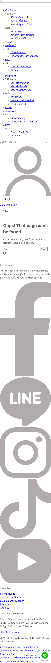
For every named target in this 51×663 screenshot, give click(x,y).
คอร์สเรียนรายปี (18, 38)
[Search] (46, 142)
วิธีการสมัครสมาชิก (19, 17)
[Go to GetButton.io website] (45, 660)
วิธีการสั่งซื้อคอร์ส (18, 20)
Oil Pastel (15, 70)
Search (3, 142)
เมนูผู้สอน (4, 608)
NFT (7, 59)
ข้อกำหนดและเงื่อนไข (10, 597)
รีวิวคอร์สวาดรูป (18, 52)
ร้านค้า (8, 42)
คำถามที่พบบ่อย (7, 594)
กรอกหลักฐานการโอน (21, 24)
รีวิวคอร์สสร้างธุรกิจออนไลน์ (24, 56)
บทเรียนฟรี (10, 45)
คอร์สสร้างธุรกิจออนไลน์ (22, 35)
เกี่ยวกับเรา (10, 10)
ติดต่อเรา (4, 604)
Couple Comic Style (20, 66)
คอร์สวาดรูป (16, 31)
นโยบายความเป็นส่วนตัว (12, 601)
